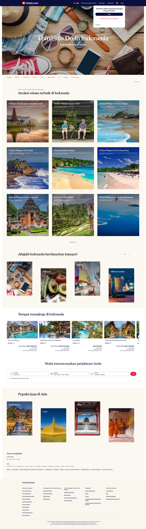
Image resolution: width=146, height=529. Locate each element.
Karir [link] (107, 493)
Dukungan (102, 3)
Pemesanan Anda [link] (47, 491)
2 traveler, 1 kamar (99, 374)
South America (107, 469)
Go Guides (9, 77)
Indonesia (16, 11)
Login (122, 3)
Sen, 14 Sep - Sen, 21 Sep (61, 374)
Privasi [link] (86, 493)
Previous (121, 254)
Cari (133, 374)
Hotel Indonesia (75, 77)
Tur (59, 77)
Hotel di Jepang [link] (26, 499)
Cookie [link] (87, 496)
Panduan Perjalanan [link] (111, 496)
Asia (11, 11)
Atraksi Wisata (26, 77)
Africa (9, 469)
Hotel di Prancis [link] (26, 515)
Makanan (35, 77)
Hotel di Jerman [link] (26, 504)
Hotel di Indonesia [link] (26, 491)
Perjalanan (111, 3)
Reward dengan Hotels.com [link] (113, 499)
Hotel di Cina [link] (25, 510)
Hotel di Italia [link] (25, 507)
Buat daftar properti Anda (88, 3)
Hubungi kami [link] (46, 496)
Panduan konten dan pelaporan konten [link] (93, 499)
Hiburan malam (51, 77)
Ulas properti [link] (46, 499)
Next (128, 254)
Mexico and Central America (70, 469)
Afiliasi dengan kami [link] (69, 492)
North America (96, 469)
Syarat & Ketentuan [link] (90, 491)
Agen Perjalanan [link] (68, 500)
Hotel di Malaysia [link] (26, 493)
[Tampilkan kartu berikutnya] (139, 336)
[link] (109, 25)
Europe (56, 469)
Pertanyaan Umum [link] (47, 493)
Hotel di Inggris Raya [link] (27, 512)
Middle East (85, 469)
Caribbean (48, 469)
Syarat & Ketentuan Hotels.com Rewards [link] (93, 503)
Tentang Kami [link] (109, 491)
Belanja (42, 77)
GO (7, 11)
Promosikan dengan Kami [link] (70, 497)
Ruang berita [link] (67, 495)
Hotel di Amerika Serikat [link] (28, 496)
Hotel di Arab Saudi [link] (27, 501)
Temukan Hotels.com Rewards (109, 18)
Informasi (65, 77)
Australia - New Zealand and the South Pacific (27, 469)
